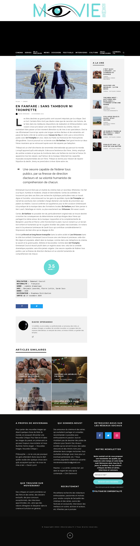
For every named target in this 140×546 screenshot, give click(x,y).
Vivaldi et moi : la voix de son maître (112, 145)
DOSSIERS (56, 53)
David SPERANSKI (24, 114)
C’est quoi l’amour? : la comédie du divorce (109, 71)
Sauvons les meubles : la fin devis (110, 87)
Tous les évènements (110, 110)
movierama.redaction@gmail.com (66, 462)
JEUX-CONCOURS (105, 52)
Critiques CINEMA (109, 78)
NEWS (47, 53)
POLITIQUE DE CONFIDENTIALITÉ (108, 491)
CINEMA (19, 53)
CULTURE (93, 53)
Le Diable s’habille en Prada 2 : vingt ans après (112, 132)
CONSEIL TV (117, 52)
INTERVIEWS (81, 53)
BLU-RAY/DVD (37, 52)
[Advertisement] (70, 35)
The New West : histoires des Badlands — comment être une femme (112, 101)
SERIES (28, 53)
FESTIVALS (68, 53)
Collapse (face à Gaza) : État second (111, 118)
